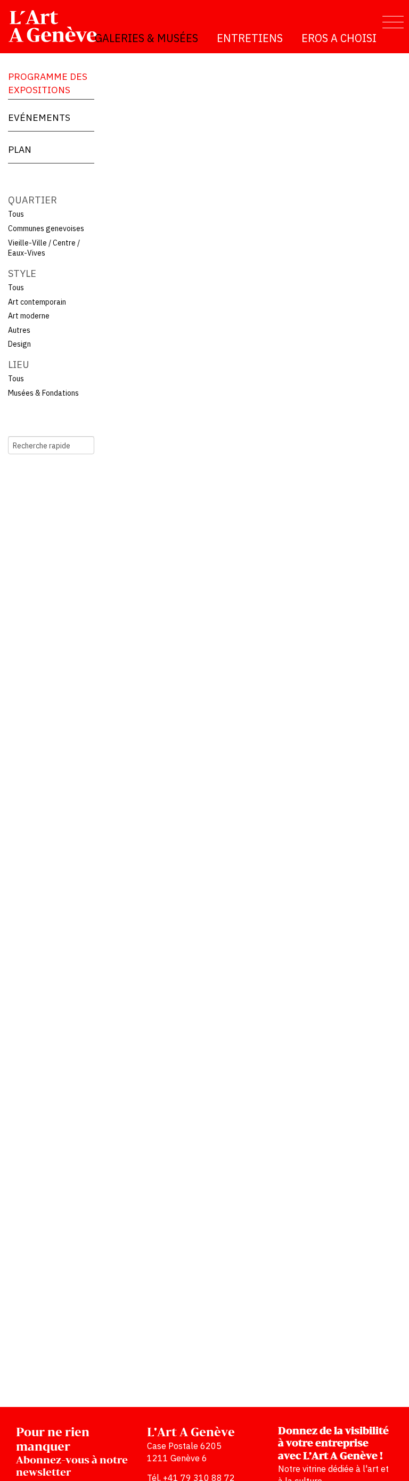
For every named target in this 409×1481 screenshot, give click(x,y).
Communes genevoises (46, 228)
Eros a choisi (339, 38)
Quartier (32, 200)
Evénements (39, 117)
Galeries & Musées (146, 38)
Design (19, 344)
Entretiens (250, 38)
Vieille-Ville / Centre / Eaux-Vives (44, 248)
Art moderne (29, 316)
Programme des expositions (47, 83)
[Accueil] (57, 26)
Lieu (18, 364)
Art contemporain (37, 302)
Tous (16, 214)
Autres (19, 330)
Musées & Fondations (43, 393)
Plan (19, 149)
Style (22, 273)
